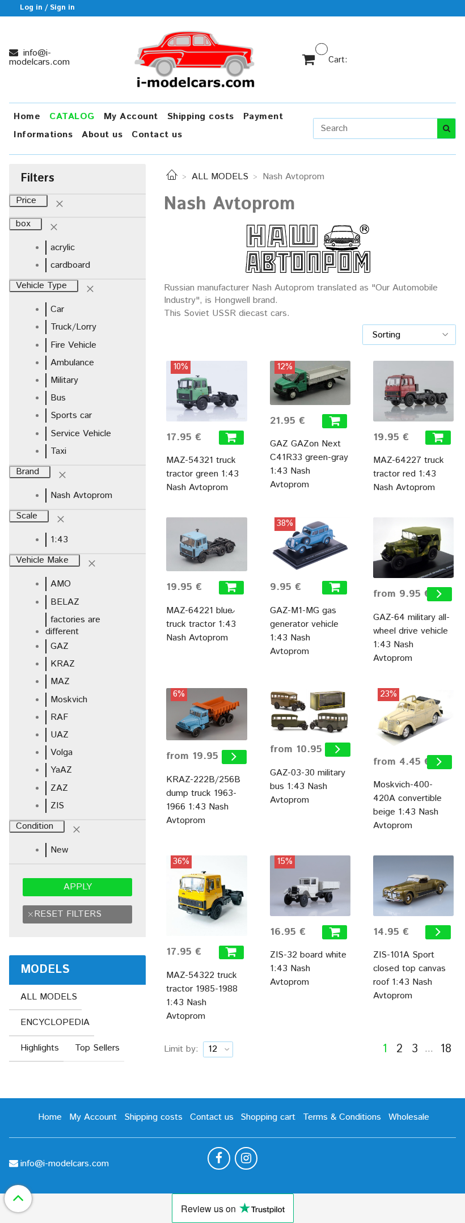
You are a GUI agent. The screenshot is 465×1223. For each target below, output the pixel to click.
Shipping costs (200, 116)
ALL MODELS (220, 176)
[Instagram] (246, 1158)
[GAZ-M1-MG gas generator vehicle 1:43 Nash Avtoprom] (310, 544)
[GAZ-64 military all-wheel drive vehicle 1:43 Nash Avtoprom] (413, 547)
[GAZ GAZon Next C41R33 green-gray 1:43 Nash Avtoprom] (310, 383)
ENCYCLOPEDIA (55, 1022)
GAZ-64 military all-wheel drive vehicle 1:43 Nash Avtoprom (411, 638)
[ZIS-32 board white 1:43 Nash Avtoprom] (310, 885)
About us (102, 134)
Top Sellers (97, 1048)
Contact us (157, 134)
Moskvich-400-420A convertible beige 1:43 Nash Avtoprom (407, 805)
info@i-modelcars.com (39, 58)
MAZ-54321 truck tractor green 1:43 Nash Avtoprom (202, 474)
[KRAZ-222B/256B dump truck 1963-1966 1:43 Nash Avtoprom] (206, 714)
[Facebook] (219, 1158)
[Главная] (171, 176)
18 (445, 1049)
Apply (78, 886)
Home (27, 116)
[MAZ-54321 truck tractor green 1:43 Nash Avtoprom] (206, 391)
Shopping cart (267, 1117)
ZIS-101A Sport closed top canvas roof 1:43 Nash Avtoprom (409, 975)
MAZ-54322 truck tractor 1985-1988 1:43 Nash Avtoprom (202, 996)
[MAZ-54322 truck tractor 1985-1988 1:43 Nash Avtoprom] (206, 895)
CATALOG (72, 116)
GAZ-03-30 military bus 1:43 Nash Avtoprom (307, 786)
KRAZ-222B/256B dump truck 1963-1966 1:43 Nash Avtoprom (203, 800)
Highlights (39, 1048)
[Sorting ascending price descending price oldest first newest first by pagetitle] (409, 334)
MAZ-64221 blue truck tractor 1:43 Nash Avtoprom (201, 624)
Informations (43, 134)
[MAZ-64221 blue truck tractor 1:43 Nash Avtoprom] (206, 544)
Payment (263, 116)
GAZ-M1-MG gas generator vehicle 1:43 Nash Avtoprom (304, 631)
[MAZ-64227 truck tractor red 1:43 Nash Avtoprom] (413, 391)
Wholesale (408, 1117)
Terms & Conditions (342, 1117)
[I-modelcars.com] (196, 57)
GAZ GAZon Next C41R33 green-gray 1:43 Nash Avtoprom (309, 464)
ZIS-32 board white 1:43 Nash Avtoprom (308, 968)
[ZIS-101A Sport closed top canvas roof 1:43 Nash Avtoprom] (413, 885)
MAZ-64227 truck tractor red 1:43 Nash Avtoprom (408, 474)
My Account (131, 116)
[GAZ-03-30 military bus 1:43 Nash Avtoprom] (310, 710)
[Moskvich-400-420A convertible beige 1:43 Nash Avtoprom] (413, 717)
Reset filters (68, 914)
